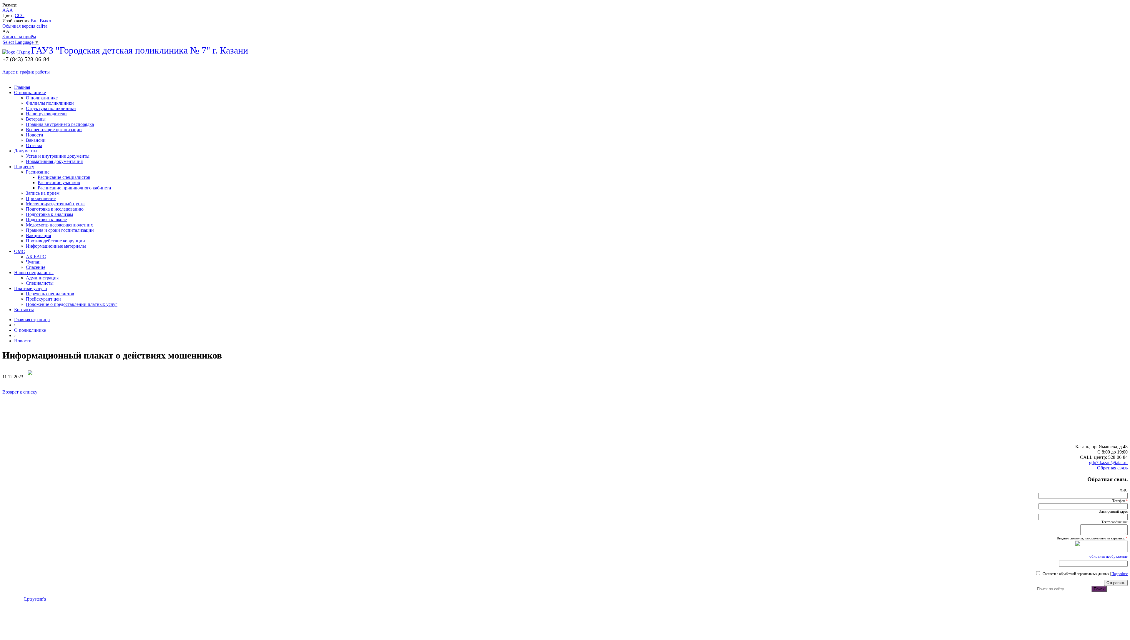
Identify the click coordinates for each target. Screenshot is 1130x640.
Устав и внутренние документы (57, 156)
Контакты (24, 309)
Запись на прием (42, 193)
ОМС (19, 251)
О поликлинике (30, 92)
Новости (34, 134)
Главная (22, 87)
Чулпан (33, 261)
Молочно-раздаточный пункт (55, 203)
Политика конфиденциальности (34, 588)
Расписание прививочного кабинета (74, 187)
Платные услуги (30, 288)
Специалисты (40, 283)
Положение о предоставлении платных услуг (71, 304)
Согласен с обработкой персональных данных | (1084, 574)
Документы (25, 150)
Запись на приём (19, 36)
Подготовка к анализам (49, 214)
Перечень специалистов (50, 293)
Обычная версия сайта (24, 26)
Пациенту (24, 166)
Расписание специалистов (64, 177)
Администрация (42, 277)
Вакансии (36, 140)
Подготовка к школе (46, 219)
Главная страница (32, 319)
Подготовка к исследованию (55, 208)
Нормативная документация (54, 161)
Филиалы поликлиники (50, 103)
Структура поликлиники (51, 108)
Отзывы (34, 145)
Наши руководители (46, 113)
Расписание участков (59, 182)
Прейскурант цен (43, 298)
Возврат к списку (19, 391)
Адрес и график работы (26, 71)
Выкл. (46, 20)
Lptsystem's (35, 598)
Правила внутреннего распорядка (60, 124)
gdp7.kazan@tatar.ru (1108, 462)
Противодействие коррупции (55, 240)
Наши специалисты (34, 272)
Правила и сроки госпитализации (60, 230)
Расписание (37, 171)
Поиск (1099, 589)
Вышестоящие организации (54, 129)
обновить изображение (1108, 556)
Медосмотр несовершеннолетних (59, 224)
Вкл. (35, 20)
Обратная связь (1112, 467)
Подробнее (1119, 574)
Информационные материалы (56, 246)
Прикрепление (41, 198)
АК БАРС (36, 256)
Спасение (35, 267)
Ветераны (36, 118)
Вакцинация (38, 235)
